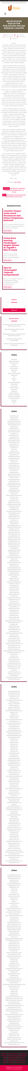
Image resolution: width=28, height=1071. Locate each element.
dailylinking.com (14, 460)
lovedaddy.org (14, 982)
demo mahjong (14, 393)
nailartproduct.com (14, 490)
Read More (7, 231)
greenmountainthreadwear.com (14, 1005)
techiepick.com (14, 612)
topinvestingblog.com (14, 737)
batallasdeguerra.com (14, 760)
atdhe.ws (14, 804)
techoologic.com (14, 619)
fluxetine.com (14, 813)
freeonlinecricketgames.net (14, 776)
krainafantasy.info (14, 894)
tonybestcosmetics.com (14, 652)
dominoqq (14, 386)
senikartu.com (14, 897)
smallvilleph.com (14, 756)
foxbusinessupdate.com (14, 981)
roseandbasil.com (14, 800)
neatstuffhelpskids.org (14, 763)
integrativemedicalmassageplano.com (14, 984)
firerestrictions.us (14, 779)
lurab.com (14, 670)
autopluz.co (14, 714)
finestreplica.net (14, 560)
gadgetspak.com (14, 514)
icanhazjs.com (14, 832)
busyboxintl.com (14, 920)
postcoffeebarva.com (14, 924)
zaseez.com (14, 433)
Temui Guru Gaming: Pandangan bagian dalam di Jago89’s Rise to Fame (11, 244)
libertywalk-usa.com (14, 693)
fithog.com (14, 795)
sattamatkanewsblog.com (14, 1009)
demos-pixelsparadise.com (14, 719)
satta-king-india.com (14, 502)
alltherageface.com (14, 659)
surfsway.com (14, 488)
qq (14, 403)
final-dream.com (14, 587)
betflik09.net (14, 447)
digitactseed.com (14, 491)
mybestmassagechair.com (14, 809)
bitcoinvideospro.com (14, 910)
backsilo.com (14, 993)
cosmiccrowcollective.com (14, 912)
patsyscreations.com (14, 440)
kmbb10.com (14, 959)
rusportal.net (14, 899)
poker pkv (14, 370)
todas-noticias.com (14, 896)
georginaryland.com (14, 799)
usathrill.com (14, 624)
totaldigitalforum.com (14, 647)
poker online (14, 384)
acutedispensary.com (14, 1007)
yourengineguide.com (14, 629)
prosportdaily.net (14, 592)
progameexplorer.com (14, 663)
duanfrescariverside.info (14, 557)
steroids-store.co (14, 792)
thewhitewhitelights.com (14, 802)
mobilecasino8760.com (14, 815)
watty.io (14, 901)
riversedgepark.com (14, 431)
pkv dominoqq (14, 363)
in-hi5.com (14, 892)
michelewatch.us (14, 705)
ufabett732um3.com (14, 574)
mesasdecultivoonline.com (14, 940)
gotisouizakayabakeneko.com (14, 915)
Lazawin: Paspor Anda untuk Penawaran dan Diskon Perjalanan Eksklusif (13, 216)
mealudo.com (14, 975)
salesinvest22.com (14, 594)
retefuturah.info (14, 566)
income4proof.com (14, 442)
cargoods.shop (14, 906)
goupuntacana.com (14, 430)
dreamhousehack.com (14, 640)
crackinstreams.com (14, 513)
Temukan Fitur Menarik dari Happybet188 (14, 339)
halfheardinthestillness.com (14, 808)
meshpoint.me (14, 917)
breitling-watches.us (14, 709)
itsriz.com (14, 905)
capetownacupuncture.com (14, 908)
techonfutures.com (14, 617)
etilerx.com (14, 559)
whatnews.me (14, 585)
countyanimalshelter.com (14, 1019)
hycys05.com (14, 950)
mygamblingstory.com (14, 875)
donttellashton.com (14, 885)
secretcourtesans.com (14, 421)
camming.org (14, 426)
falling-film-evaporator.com (14, 1000)
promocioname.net (14, 772)
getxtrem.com (14, 961)
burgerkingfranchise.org (14, 928)
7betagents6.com (14, 509)
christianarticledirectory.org (14, 861)
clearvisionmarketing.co (14, 582)
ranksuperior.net (14, 1023)
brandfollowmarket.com (14, 1016)
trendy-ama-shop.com (14, 597)
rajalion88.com (14, 428)
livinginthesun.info (14, 903)
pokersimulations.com (14, 525)
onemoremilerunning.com (14, 952)
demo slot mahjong (14, 394)
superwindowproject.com (14, 829)
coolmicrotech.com (14, 638)
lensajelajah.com (14, 446)
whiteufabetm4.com (14, 551)
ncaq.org (14, 449)
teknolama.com (14, 933)
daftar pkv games (14, 361)
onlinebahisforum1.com (14, 423)
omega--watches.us (14, 707)
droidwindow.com (14, 603)
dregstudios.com (14, 762)
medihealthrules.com (14, 622)
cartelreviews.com (14, 486)
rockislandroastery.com (14, 665)
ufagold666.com (14, 606)
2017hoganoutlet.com (14, 878)
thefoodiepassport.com (14, 827)
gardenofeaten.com (14, 949)
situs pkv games (13, 1053)
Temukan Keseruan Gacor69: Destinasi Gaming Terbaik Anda (14, 325)
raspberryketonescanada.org (14, 620)
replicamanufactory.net (14, 527)
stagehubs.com (14, 416)
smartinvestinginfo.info (14, 567)
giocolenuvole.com (14, 463)
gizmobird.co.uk (14, 696)
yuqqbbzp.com (14, 507)
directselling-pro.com (14, 666)
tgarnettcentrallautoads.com (14, 710)
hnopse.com (14, 1032)
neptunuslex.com (14, 702)
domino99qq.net (14, 882)
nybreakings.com (14, 631)
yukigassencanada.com (14, 504)
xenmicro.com (14, 451)
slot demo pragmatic (14, 396)
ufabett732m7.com (14, 599)
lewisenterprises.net (14, 456)
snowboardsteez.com (14, 954)
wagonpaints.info (14, 578)
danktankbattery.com (14, 973)
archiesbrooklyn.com (14, 781)
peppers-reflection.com (14, 1039)
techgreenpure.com (14, 483)
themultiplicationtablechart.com (14, 855)
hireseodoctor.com (14, 518)
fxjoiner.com (14, 656)
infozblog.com (14, 785)
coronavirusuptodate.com (14, 511)
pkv (14, 377)
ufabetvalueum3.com (14, 539)
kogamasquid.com (14, 853)
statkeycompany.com (14, 733)
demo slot (14, 375)
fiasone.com (14, 972)
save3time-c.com (14, 716)
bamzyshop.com (14, 613)
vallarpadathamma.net (14, 929)
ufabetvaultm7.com (14, 541)
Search (14, 300)
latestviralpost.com (14, 943)
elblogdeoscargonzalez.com (14, 788)
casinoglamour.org (14, 857)
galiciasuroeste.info (14, 758)
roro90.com (14, 889)
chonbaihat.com (14, 786)
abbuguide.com (14, 472)
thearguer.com (14, 966)
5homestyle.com (14, 862)
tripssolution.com (14, 500)
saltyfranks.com (14, 742)
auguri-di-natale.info (14, 703)
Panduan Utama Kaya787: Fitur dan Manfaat (14, 329)
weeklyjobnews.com (14, 1018)
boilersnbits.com (14, 942)
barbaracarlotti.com (14, 843)
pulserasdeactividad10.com (14, 841)
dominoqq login (14, 1055)
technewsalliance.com (14, 569)
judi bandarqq (14, 368)
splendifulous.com (14, 530)
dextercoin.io (14, 859)
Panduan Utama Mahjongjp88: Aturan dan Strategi (14, 344)
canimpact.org (14, 834)
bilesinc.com (14, 751)
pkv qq (14, 364)
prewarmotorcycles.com (14, 723)
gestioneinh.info (14, 590)
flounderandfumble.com (14, 562)
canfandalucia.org (14, 627)
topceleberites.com (14, 534)
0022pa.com (14, 747)
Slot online (17, 182)
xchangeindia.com (14, 636)
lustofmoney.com (14, 1035)
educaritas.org (14, 444)
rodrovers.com (14, 499)
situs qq (14, 400)
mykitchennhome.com (14, 823)
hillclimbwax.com (14, 1030)
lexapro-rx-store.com (14, 848)
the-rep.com (14, 740)
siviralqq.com (14, 995)
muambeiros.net (14, 783)
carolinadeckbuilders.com (14, 735)
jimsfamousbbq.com (14, 691)
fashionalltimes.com (14, 645)
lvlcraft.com (14, 493)
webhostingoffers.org (14, 476)
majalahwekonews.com (14, 876)
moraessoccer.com (14, 765)
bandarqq (14, 359)
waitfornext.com (14, 580)
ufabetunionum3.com (14, 537)
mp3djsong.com (14, 698)
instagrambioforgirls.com (14, 956)
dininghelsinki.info (14, 555)
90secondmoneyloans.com (14, 495)
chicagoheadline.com (14, 424)
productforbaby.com (14, 935)
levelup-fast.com (14, 522)
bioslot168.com (14, 675)
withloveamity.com (14, 467)
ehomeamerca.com (14, 479)
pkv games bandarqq (14, 382)
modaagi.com (14, 755)
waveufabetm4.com (14, 546)
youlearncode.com (14, 469)
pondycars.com (14, 615)
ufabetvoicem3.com (14, 544)
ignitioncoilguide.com (14, 672)
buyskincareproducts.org (14, 850)
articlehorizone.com (14, 506)
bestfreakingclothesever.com (14, 998)
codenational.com (14, 661)
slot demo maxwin (14, 398)
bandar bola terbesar (14, 373)
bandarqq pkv (14, 366)
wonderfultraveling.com (14, 770)
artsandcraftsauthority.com (14, 677)
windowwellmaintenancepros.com (14, 1042)
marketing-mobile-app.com (14, 968)
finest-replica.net (14, 589)
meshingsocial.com (14, 965)
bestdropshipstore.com (14, 484)
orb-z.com (14, 936)
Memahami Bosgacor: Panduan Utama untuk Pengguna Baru (14, 334)
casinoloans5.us (14, 818)
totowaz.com (14, 1012)
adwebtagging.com (14, 1021)
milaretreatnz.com (14, 753)
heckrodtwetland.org (14, 806)
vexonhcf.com (14, 717)
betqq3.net (14, 816)
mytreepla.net (14, 523)
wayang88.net (14, 548)
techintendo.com (14, 481)
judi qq (14, 372)
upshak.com (14, 991)
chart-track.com (14, 769)
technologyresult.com (14, 474)
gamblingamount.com (14, 1028)
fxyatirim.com (14, 470)
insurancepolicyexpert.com (14, 732)
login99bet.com (14, 419)
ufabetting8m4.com (14, 536)
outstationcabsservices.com (14, 633)
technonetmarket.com (14, 571)
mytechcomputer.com (14, 673)
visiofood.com (14, 601)
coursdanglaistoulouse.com (14, 700)
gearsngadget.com (14, 516)
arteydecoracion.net (14, 793)
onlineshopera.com (14, 453)
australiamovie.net (14, 695)
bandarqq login (20, 1062)
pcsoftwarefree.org (14, 458)
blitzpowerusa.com (14, 947)
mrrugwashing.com (14, 986)
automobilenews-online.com (14, 643)
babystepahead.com (14, 1025)
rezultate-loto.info (14, 529)
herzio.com (14, 890)
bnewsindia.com (14, 610)
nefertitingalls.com (14, 438)
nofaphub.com (14, 437)
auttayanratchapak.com (14, 922)
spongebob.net (14, 919)
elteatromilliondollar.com (14, 926)
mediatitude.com (14, 721)
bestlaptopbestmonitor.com (14, 797)
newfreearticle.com (14, 945)
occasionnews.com (14, 1034)
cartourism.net (14, 838)
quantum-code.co (14, 583)
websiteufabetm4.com (14, 550)
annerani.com (14, 744)
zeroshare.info (14, 749)
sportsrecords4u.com (14, 532)
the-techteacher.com (14, 642)
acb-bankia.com (14, 988)
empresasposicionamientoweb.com (14, 650)
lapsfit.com (14, 520)
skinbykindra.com (14, 657)
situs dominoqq (14, 387)
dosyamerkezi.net (14, 726)
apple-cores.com (14, 839)
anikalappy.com (14, 553)
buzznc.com (14, 654)
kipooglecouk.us (14, 822)
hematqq (18, 1060)
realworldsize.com (14, 931)
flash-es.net (14, 989)
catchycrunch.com (14, 435)
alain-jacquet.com (14, 913)
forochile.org (14, 767)
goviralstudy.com (14, 836)
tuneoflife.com (14, 1041)
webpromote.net (14, 790)
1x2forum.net (14, 417)
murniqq (11, 1060)
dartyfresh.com (14, 454)
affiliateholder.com (14, 1044)
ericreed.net (14, 811)
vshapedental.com (14, 626)
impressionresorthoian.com (14, 996)
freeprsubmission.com (14, 604)
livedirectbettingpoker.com (14, 979)
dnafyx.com (14, 461)
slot (16, 178)
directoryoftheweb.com (14, 883)
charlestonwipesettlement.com (14, 1014)
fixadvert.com (14, 712)
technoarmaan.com (14, 649)
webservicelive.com (14, 679)
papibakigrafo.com (14, 830)
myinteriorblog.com (14, 608)
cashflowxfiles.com (14, 958)
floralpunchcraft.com (14, 970)
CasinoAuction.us (14, 820)
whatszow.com (14, 477)
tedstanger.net (14, 573)
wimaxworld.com (14, 774)
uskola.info (14, 576)
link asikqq (14, 389)
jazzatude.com (14, 746)
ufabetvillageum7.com (14, 543)
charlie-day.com (14, 977)
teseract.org (14, 596)
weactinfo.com (14, 963)
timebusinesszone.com (14, 1037)
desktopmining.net (14, 845)
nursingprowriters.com (14, 1003)
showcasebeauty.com (14, 730)
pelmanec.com (14, 880)
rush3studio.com (14, 887)
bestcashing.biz (14, 777)
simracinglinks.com (14, 724)
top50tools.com (14, 739)
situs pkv (14, 379)
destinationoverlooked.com (14, 1026)
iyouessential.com (14, 465)
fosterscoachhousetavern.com (14, 938)
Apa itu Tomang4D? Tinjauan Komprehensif (11, 271)
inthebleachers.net (14, 846)
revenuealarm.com (14, 668)
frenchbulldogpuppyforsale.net (14, 852)
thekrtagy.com (14, 635)
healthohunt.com (14, 564)
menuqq (4, 1053)
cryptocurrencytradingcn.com (14, 1011)
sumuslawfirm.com (14, 1002)
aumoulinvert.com (14, 825)
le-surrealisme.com (14, 728)
